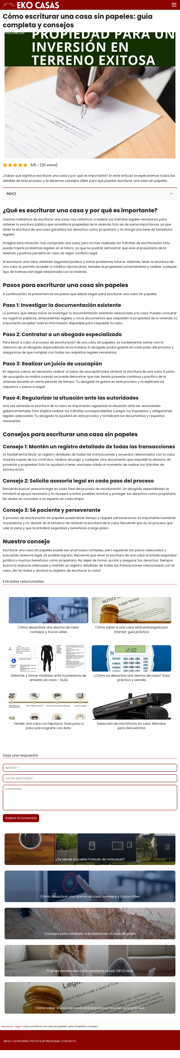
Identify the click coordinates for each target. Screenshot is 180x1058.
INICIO (7, 1041)
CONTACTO (69, 1041)
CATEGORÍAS (20, 1041)
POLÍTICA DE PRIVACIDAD (45, 1041)
